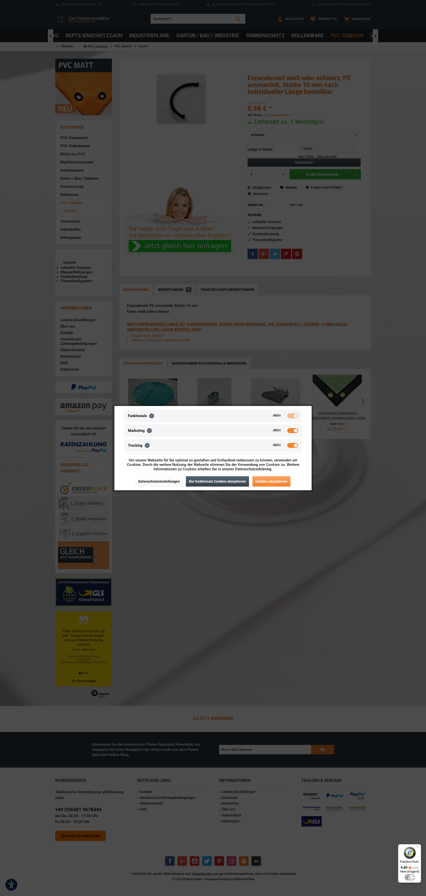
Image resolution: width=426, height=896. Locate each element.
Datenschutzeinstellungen (159, 481)
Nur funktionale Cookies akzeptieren (217, 481)
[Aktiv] (292, 415)
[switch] (410, 877)
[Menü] (418, 847)
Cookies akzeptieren (271, 481)
